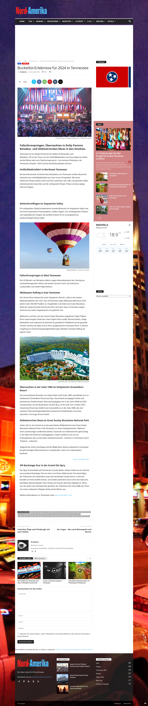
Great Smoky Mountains (28, 516)
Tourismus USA (101, 670)
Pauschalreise (53, 2)
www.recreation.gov (81, 459)
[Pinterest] (119, 1)
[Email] (60, 81)
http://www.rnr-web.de (37, 545)
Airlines (99, 21)
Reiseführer (52, 21)
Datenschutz (127, 703)
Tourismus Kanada (102, 684)
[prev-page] (87, 558)
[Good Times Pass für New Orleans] (62, 678)
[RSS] (122, 1)
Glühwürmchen (59, 514)
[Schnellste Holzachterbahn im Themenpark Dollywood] (79, 570)
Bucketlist (35, 512)
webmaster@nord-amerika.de (42, 677)
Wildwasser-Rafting (81, 516)
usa (70, 516)
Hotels (111, 21)
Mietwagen (42, 2)
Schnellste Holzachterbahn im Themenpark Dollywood (79, 582)
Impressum (117, 703)
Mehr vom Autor (40, 558)
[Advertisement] (74, 41)
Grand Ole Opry (74, 514)
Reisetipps (66, 21)
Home (22, 21)
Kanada (39, 21)
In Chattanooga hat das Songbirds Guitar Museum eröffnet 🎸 (109, 156)
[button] (129, 21)
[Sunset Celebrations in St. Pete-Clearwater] (62, 689)
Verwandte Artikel (25, 558)
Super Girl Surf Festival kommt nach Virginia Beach (80, 665)
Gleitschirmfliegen (43, 514)
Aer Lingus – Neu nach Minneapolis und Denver (74, 530)
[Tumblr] (126, 1)
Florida (98, 667)
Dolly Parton (46, 512)
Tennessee (33, 61)
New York (99, 680)
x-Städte (79, 21)
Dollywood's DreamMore (63, 512)
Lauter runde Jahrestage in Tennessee (52, 582)
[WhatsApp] (44, 81)
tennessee (63, 516)
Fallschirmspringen (26, 514)
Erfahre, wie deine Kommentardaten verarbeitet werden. (74, 649)
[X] (130, 1)
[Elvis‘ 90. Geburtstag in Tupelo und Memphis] (102, 210)
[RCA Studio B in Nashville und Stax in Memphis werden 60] (29, 570)
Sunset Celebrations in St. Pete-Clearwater (79, 687)
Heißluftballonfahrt (48, 516)
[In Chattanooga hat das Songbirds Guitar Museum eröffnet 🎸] (113, 139)
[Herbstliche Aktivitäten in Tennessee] (102, 176)
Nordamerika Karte (67, 2)
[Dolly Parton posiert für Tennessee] (102, 199)
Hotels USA (100, 677)
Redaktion (23, 72)
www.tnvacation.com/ (64, 495)
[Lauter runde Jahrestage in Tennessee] (54, 570)
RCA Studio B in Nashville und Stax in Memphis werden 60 (28, 582)
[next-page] (90, 558)
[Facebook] (115, 1)
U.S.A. (89, 21)
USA (30, 21)
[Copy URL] (65, 81)
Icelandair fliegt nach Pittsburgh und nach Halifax (33, 530)
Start (19, 61)
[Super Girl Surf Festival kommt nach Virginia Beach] (62, 667)
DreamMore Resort (82, 512)
